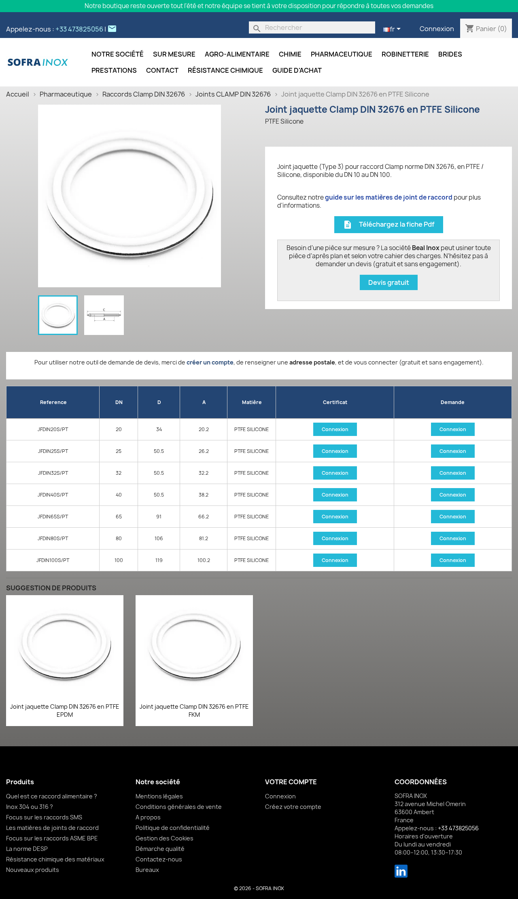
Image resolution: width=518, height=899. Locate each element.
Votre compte (291, 781)
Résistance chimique (225, 70)
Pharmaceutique (341, 54)
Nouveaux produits (32, 870)
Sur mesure (174, 54)
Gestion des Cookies (164, 838)
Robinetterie (405, 54)
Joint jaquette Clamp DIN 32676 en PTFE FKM (194, 710)
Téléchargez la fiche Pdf (389, 225)
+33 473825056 (79, 29)
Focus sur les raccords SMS (44, 817)
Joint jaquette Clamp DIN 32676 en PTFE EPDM (64, 710)
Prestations (114, 70)
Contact (162, 70)
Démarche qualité (160, 849)
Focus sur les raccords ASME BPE (52, 838)
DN (119, 402)
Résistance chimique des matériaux (55, 859)
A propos (148, 817)
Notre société (117, 54)
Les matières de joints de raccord (52, 828)
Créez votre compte (293, 807)
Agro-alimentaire (237, 54)
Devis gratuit (388, 282)
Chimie (290, 54)
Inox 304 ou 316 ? (29, 807)
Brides (450, 54)
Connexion (437, 28)
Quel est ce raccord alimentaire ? (51, 796)
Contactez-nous (159, 859)
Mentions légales (159, 796)
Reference (53, 402)
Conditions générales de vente (179, 807)
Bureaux (147, 870)
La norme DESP (27, 849)
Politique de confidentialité (173, 828)
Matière (252, 402)
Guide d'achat (297, 70)
